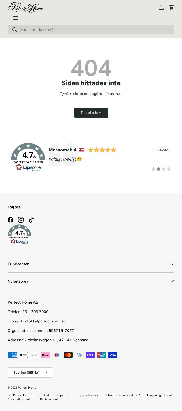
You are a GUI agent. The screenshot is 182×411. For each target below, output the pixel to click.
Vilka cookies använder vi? (122, 395)
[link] (91, 157)
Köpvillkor (63, 395)
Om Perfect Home (19, 395)
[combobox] (91, 29)
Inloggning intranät (159, 395)
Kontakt (44, 395)
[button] (171, 7)
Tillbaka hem (91, 113)
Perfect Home (27, 387)
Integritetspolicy (87, 395)
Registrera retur (50, 399)
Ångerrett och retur (20, 399)
